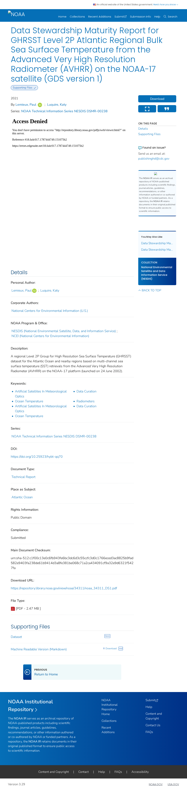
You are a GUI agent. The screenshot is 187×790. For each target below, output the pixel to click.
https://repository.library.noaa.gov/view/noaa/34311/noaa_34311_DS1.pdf (64, 588)
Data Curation (86, 391)
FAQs (149, 732)
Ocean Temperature (29, 401)
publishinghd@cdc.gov (153, 158)
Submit (119, 16)
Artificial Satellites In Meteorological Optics (41, 393)
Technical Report (23, 477)
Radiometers (86, 401)
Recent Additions (99, 16)
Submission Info (140, 16)
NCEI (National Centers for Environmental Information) (50, 336)
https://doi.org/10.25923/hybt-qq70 (37, 456)
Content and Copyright (53, 772)
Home (62, 16)
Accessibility (140, 772)
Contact (83, 772)
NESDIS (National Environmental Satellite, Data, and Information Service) (64, 331)
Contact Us (153, 725)
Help (157, 16)
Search (172, 16)
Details (143, 128)
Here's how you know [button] (164, 4)
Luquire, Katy (56, 104)
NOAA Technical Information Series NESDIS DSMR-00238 (64, 111)
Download (111, 648)
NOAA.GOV (156, 784)
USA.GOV (173, 784)
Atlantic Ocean (22, 497)
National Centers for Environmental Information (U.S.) (50, 311)
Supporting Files (149, 134)
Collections (77, 16)
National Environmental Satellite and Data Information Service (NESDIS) (156, 273)
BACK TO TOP (151, 290)
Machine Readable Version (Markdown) (39, 649)
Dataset (16, 637)
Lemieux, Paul (26, 104)
